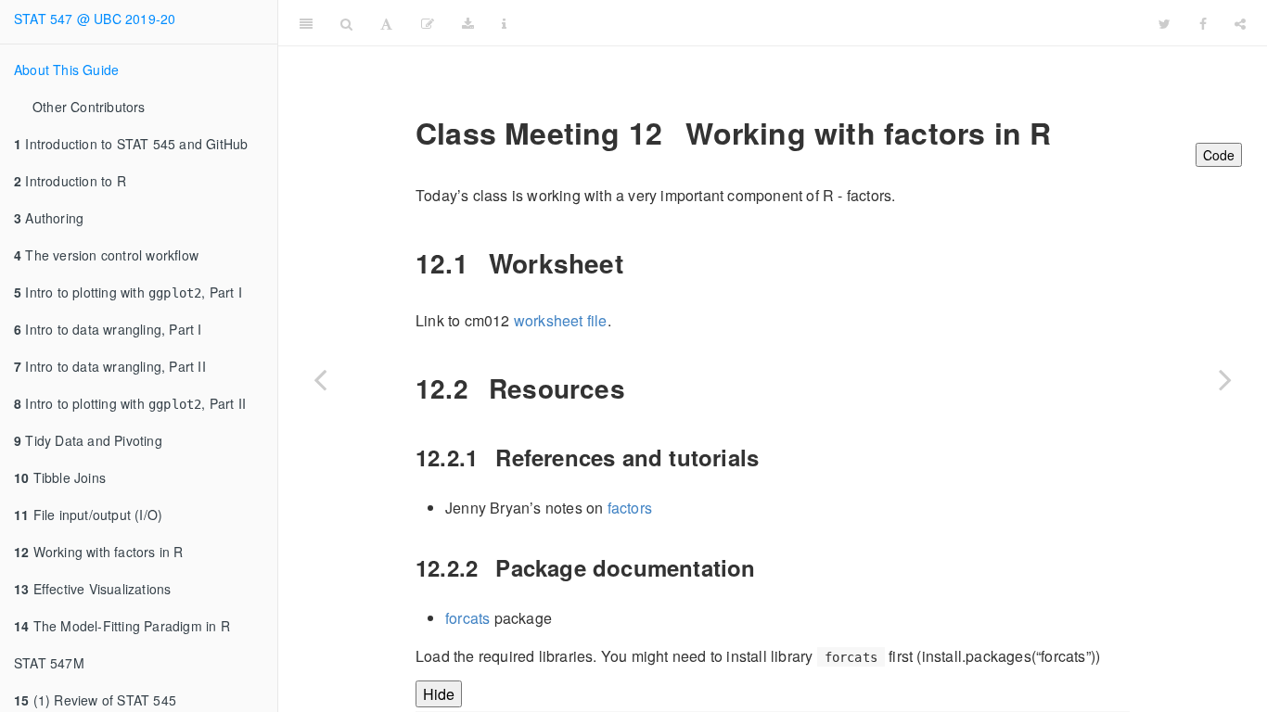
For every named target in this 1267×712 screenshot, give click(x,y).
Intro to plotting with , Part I (128, 292)
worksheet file (561, 320)
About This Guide (66, 69)
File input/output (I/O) (88, 514)
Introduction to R (70, 181)
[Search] (346, 23)
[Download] (468, 23)
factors (630, 507)
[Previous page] (320, 379)
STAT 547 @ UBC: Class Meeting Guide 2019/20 (833, 22)
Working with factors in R (99, 551)
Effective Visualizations (92, 588)
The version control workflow (106, 255)
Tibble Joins (60, 477)
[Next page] (1225, 379)
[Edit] (427, 23)
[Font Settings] (386, 23)
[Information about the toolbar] (504, 23)
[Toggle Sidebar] (306, 23)
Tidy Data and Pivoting (88, 440)
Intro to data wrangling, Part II (110, 366)
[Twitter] (1164, 23)
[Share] (1240, 23)
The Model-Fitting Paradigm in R (122, 626)
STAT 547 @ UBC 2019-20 (94, 18)
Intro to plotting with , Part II (130, 403)
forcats (467, 618)
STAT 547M (49, 663)
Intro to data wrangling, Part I (108, 329)
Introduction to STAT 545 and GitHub (131, 143)
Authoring (48, 218)
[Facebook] (1203, 23)
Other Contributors (89, 106)
